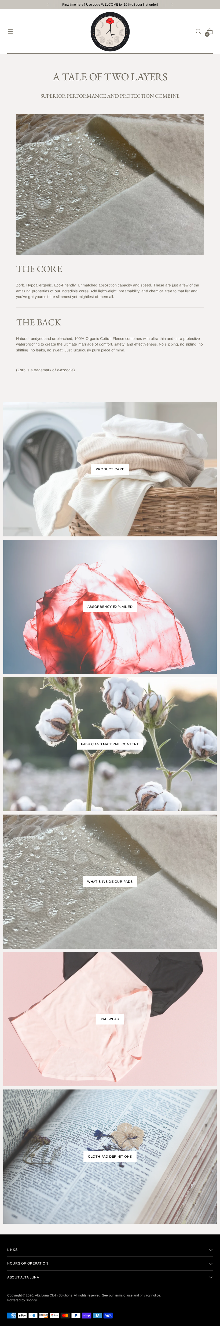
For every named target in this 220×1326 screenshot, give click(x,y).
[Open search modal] (198, 31)
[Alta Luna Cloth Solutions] (110, 31)
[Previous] (48, 4)
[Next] (172, 4)
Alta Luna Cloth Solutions (53, 1295)
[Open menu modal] (10, 31)
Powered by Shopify (22, 1300)
